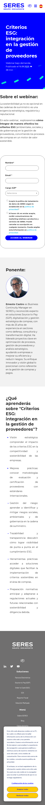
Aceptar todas (22, 789)
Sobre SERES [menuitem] (22, 715)
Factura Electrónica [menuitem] (22, 677)
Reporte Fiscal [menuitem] (22, 698)
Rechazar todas (22, 795)
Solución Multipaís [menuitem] (23, 703)
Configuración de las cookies (22, 783)
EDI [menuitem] (22, 693)
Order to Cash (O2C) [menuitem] (22, 688)
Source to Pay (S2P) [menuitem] (22, 682)
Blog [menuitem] (22, 721)
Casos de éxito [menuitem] (22, 726)
